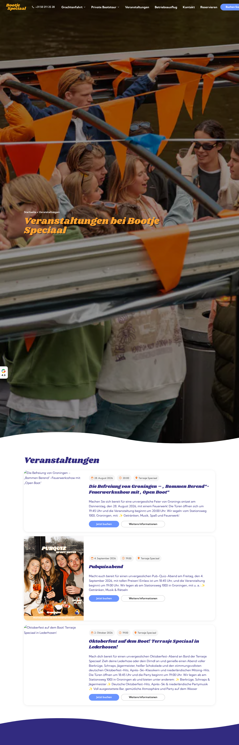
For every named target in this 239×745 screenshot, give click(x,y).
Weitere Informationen (143, 524)
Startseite (30, 212)
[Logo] (16, 7)
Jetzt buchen (104, 524)
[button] (235, 718)
